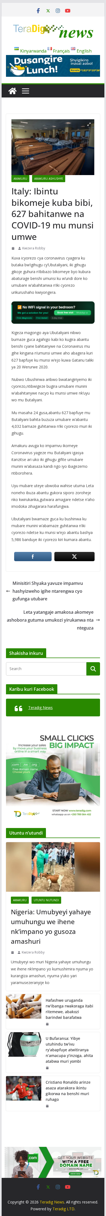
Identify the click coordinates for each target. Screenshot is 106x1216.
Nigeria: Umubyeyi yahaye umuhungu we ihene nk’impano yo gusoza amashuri (51, 926)
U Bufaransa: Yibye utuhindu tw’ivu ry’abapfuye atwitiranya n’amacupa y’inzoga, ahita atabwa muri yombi (69, 1050)
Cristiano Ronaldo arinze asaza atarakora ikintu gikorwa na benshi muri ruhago (68, 1091)
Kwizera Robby (33, 248)
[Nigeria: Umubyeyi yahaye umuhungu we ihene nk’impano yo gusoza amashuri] (53, 867)
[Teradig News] (12, 90)
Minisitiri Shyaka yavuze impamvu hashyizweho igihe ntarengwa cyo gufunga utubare (48, 591)
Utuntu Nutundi (46, 900)
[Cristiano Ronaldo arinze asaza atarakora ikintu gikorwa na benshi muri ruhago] (23, 1093)
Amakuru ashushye (48, 179)
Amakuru (20, 179)
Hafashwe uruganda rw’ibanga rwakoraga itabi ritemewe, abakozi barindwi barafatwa (69, 1009)
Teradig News (40, 707)
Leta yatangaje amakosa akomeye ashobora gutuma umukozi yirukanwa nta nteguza (50, 620)
